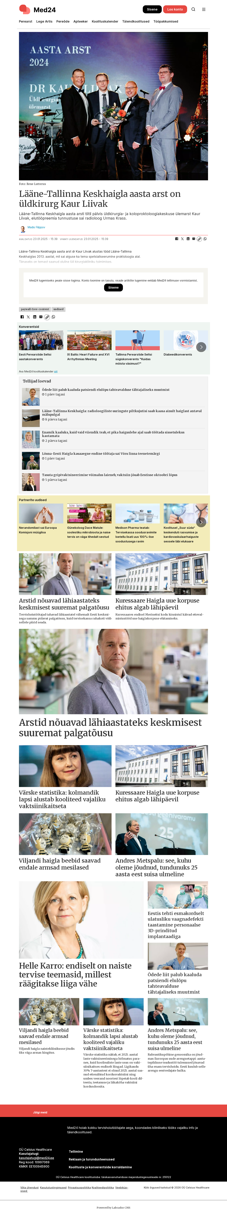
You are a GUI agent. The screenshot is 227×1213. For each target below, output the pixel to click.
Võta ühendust (29, 1187)
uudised (59, 309)
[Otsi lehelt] (193, 9)
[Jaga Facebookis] (176, 239)
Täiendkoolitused (136, 21)
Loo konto (175, 9)
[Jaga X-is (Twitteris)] (182, 239)
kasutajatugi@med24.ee (36, 1158)
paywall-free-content (35, 309)
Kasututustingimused (53, 1187)
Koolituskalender (105, 21)
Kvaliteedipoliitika (103, 1187)
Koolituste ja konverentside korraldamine (100, 1167)
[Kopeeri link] (199, 239)
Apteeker (80, 21)
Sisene (152, 9)
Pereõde (63, 21)
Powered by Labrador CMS (113, 1207)
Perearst (25, 21)
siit (55, 371)
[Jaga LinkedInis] (188, 239)
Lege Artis (44, 21)
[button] (26, 347)
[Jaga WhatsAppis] (205, 239)
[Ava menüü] (203, 9)
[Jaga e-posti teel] (193, 239)
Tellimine (76, 1151)
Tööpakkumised (165, 21)
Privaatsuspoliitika (79, 1187)
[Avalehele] (81, 9)
